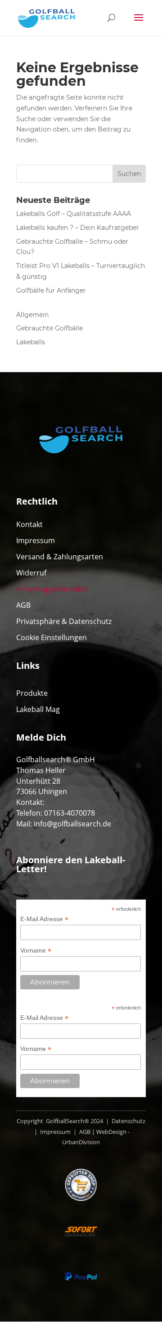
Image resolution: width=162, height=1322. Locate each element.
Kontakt (29, 524)
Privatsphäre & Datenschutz (64, 621)
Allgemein (32, 315)
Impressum (35, 540)
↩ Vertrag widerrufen (52, 589)
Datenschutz (127, 1121)
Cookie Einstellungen (51, 637)
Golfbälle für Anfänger (51, 290)
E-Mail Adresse (44, 919)
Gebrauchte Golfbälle (49, 328)
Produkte (32, 693)
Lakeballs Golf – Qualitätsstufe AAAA (73, 214)
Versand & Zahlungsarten (59, 557)
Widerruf (31, 573)
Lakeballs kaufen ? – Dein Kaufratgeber (77, 228)
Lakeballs (30, 342)
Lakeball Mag (38, 709)
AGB (23, 605)
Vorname (35, 950)
